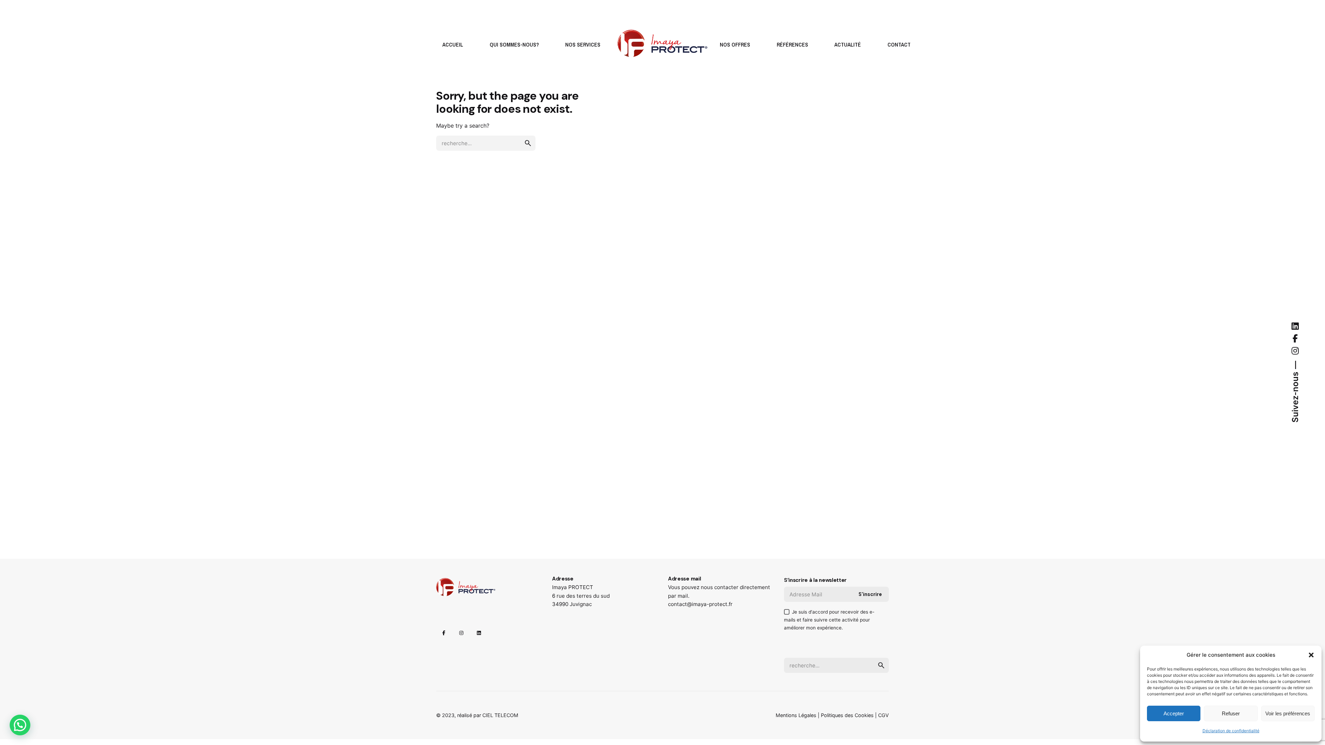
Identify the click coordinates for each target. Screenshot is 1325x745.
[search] (528, 143)
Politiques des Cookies (847, 715)
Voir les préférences (1287, 713)
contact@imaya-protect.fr (700, 604)
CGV (883, 715)
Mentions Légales (796, 715)
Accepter (1174, 713)
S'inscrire (870, 594)
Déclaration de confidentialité (1231, 730)
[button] (1311, 655)
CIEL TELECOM (500, 715)
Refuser (1231, 713)
